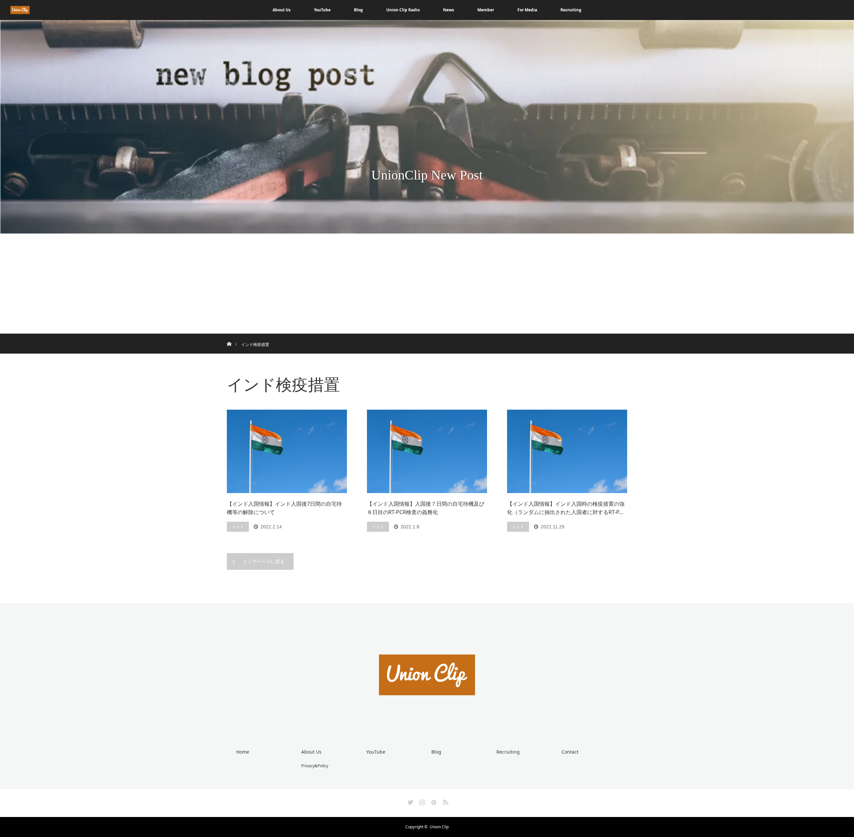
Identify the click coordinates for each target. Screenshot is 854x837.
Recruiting (570, 10)
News (448, 10)
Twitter (410, 801)
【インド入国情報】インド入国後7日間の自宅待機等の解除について (284, 508)
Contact (569, 752)
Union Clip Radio (403, 10)
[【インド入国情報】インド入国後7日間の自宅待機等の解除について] (287, 451)
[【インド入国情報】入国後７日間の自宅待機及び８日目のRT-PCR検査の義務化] (427, 451)
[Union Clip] (427, 720)
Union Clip (439, 827)
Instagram (421, 801)
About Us (282, 10)
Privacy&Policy (314, 766)
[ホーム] (229, 336)
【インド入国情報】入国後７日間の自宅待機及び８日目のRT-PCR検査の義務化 (425, 508)
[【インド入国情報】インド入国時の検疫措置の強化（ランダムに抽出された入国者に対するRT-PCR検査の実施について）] (567, 451)
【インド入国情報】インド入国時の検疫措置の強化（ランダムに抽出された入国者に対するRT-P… (565, 508)
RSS (445, 801)
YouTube (322, 10)
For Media (527, 10)
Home (242, 752)
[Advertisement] (427, 283)
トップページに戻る (264, 561)
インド (238, 526)
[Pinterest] (433, 801)
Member (485, 10)
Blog (358, 10)
